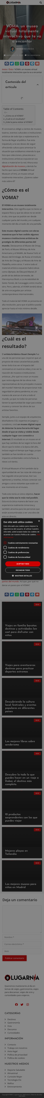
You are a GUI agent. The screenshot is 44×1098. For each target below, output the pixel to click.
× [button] (39, 521)
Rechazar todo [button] (23, 570)
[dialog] (22, 549)
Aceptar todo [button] (22, 564)
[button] (22, 576)
